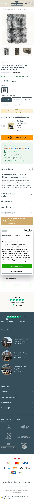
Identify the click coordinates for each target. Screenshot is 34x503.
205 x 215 (17, 105)
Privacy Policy (26, 482)
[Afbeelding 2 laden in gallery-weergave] (17, 51)
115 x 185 (6, 99)
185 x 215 (6, 105)
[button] (1, 3)
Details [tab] (17, 235)
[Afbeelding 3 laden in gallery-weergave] (27, 51)
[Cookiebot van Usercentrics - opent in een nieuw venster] (24, 230)
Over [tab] (27, 235)
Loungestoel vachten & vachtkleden (14, 9)
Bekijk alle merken (7, 422)
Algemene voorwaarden (14, 486)
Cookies (24, 486)
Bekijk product (21, 130)
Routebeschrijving (19, 343)
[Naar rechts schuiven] (30, 28)
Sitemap (11, 482)
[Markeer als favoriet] (29, 15)
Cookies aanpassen (16, 271)
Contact (5, 482)
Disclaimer (18, 482)
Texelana (4, 62)
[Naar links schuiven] (3, 28)
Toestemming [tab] (6, 235)
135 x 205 (16, 99)
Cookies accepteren (17, 266)
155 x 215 (27, 99)
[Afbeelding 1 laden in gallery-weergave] (6, 51)
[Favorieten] (29, 3)
